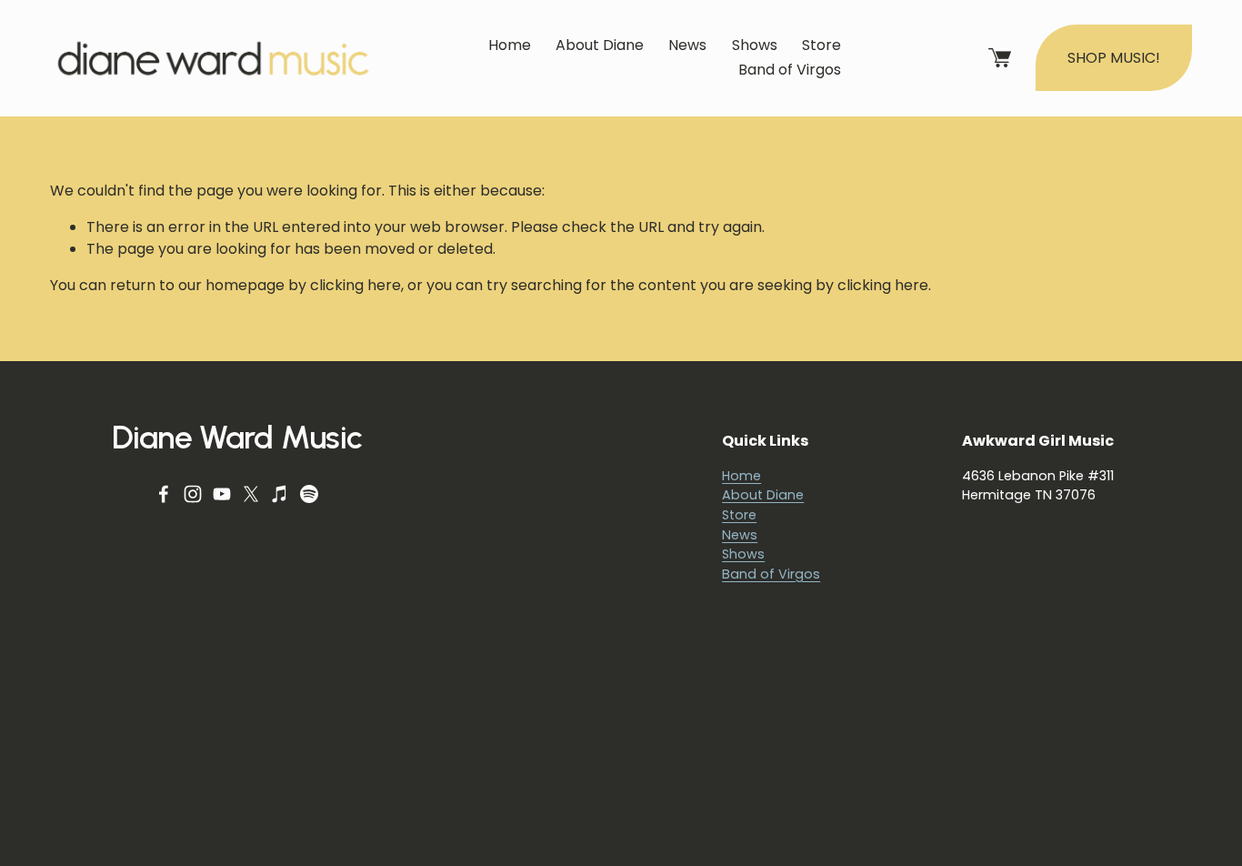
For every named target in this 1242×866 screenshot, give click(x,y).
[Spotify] (309, 494)
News (687, 45)
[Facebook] (164, 494)
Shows (754, 45)
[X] (251, 494)
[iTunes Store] (280, 494)
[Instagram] (193, 494)
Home (509, 45)
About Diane (600, 45)
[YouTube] (222, 494)
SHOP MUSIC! (1113, 57)
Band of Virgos (789, 69)
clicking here (355, 285)
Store (821, 45)
